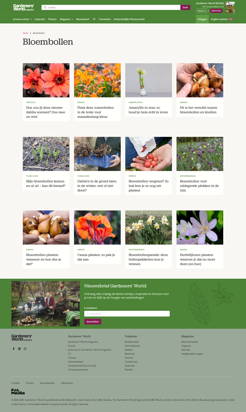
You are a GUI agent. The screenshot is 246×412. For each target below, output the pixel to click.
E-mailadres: (91, 308)
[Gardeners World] (24, 7)
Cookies (15, 383)
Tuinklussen (131, 361)
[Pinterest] (19, 348)
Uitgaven (186, 345)
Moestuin (130, 353)
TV (69, 353)
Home (25, 33)
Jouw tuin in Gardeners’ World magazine (89, 349)
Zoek (185, 7)
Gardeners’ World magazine (83, 341)
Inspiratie (130, 365)
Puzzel (71, 345)
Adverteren (67, 383)
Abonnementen (189, 341)
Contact (72, 357)
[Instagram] (25, 348)
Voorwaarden (47, 383)
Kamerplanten (132, 345)
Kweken (129, 349)
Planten (129, 369)
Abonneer (216, 10)
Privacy (30, 383)
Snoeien (129, 357)
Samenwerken (75, 361)
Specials (185, 349)
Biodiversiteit (132, 341)
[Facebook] (13, 348)
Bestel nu (202, 10)
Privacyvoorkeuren (78, 369)
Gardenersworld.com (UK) (82, 365)
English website (219, 19)
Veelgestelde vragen (192, 353)
